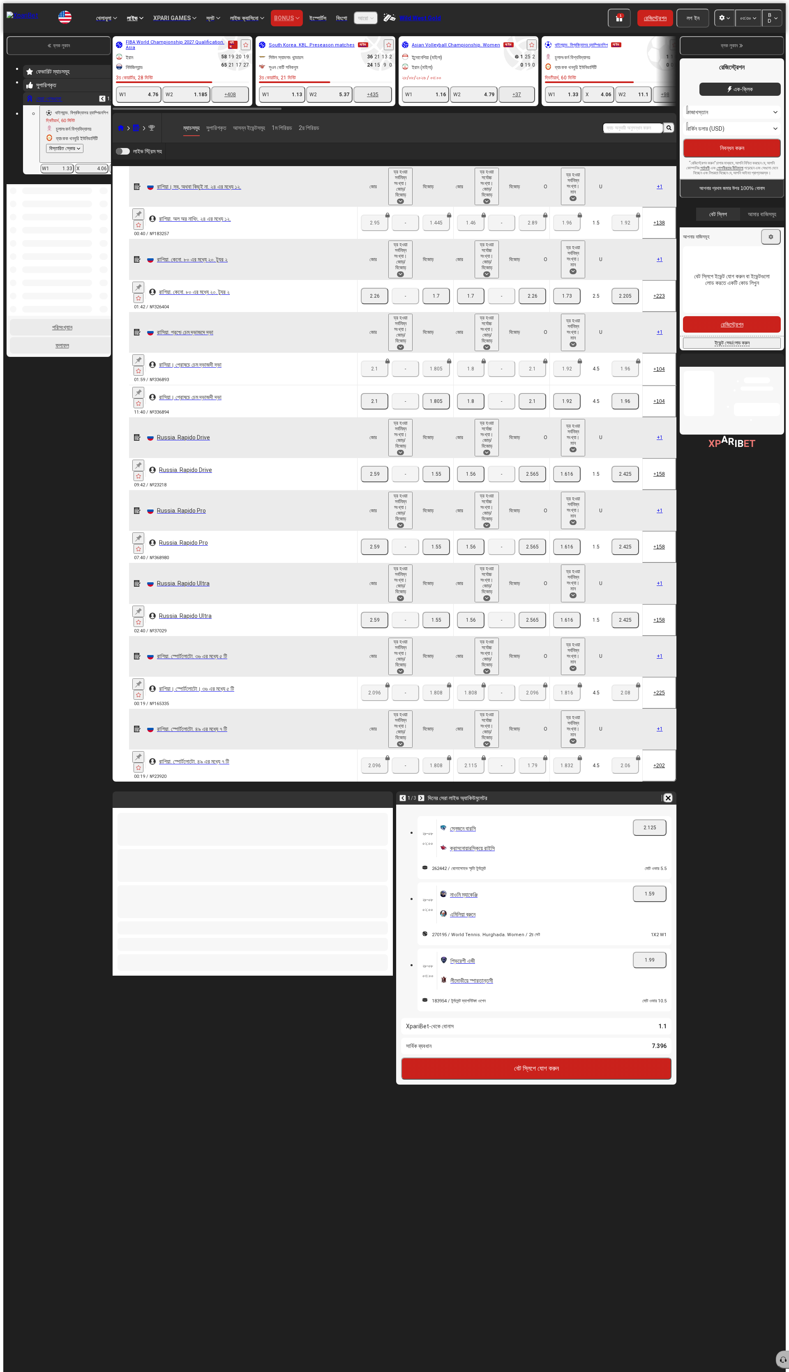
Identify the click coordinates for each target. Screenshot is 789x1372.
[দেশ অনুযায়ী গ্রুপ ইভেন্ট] (104, 213)
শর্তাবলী (705, 168)
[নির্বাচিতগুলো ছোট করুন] (94, 213)
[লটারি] (136, 128)
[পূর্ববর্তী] (102, 98)
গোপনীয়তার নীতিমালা (730, 168)
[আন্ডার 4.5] (625, 401)
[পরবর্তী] (421, 798)
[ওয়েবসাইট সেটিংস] (724, 18)
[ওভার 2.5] (567, 296)
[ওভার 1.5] (567, 474)
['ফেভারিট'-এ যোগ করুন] (246, 44)
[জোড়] (374, 296)
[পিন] (138, 214)
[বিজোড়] (436, 296)
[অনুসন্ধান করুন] (669, 128)
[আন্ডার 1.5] (625, 474)
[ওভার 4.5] (567, 401)
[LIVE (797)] (121, 128)
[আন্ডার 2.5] (625, 296)
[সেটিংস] (771, 237)
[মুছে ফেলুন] (668, 798)
